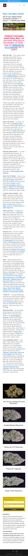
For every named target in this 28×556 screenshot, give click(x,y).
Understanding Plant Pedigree (13, 172)
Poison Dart (18, 331)
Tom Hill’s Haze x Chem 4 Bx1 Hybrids (14, 287)
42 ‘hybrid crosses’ (12, 302)
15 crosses (18, 349)
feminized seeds (12, 76)
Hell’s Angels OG (8, 207)
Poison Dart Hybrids (17, 291)
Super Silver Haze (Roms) (12, 276)
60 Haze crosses (8, 274)
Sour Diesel (20, 187)
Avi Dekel (8, 354)
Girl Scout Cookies (8, 179)
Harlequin (6, 352)
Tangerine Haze (15, 279)
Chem (13, 183)
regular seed (16, 131)
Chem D (5, 187)
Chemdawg (12, 185)
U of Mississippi (8, 240)
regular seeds (11, 75)
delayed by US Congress (14, 46)
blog (7, 307)
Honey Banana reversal (11, 316)
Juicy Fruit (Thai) (8, 281)
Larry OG (9, 206)
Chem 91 (11, 187)
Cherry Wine (13, 352)
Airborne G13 (16, 242)
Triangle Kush (17, 206)
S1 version (21, 251)
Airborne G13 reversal (18, 249)
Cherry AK (21, 352)
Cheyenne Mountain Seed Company (11, 367)
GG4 (16, 179)
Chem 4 (19, 185)
